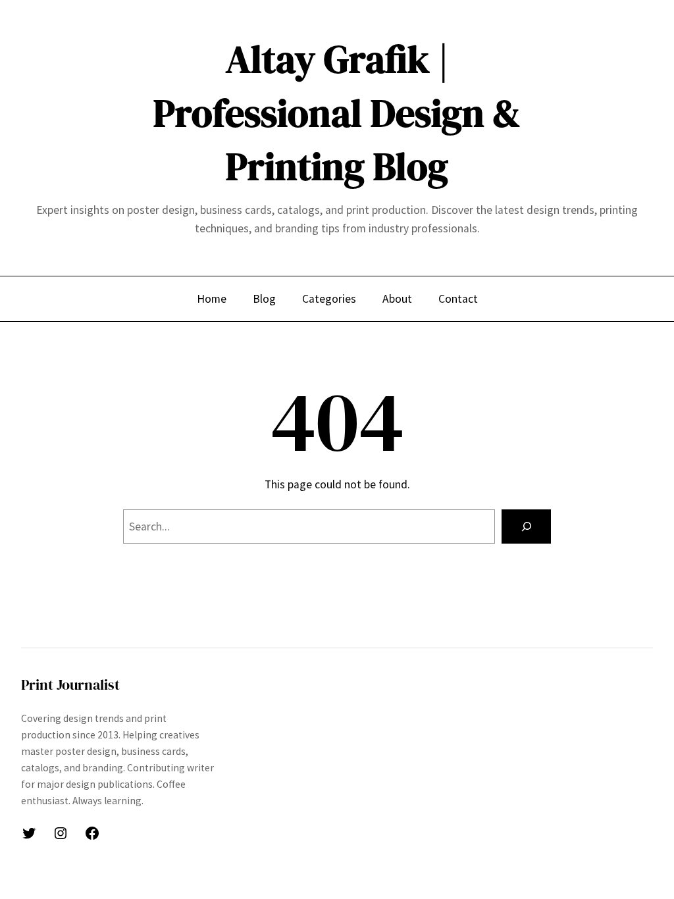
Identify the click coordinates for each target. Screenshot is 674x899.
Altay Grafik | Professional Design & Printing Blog (337, 113)
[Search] (526, 526)
